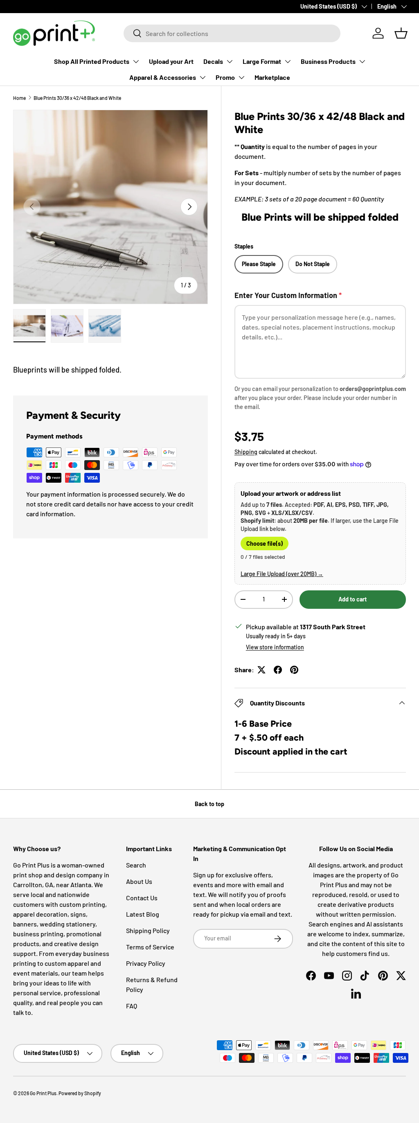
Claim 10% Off (117, 621)
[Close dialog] (354, 457)
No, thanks (117, 649)
